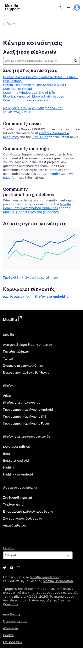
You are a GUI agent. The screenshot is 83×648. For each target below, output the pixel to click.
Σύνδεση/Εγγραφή (17, 497)
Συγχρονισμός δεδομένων (22, 518)
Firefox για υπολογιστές (21, 402)
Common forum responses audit (27, 100)
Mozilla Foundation (44, 577)
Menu (68, 7)
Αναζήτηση (76, 61)
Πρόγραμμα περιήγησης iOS (24, 416)
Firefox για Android (50, 296)
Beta (6, 453)
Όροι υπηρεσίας (15, 621)
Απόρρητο (10, 628)
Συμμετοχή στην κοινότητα (23, 365)
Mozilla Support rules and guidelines (31, 212)
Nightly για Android (18, 474)
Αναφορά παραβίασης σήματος (27, 345)
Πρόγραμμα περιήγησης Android (28, 409)
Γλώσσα (8, 548)
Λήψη (7, 395)
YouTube (11, 567)
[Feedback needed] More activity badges (33, 96)
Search (60, 7)
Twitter (8, 358)
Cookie (8, 635)
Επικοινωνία (12, 642)
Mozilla (12, 319)
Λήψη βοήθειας (14, 525)
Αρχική (11, 23)
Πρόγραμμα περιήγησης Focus (26, 423)
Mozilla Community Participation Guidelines (37, 206)
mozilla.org (11, 614)
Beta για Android (16, 460)
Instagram (18, 567)
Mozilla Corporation (58, 581)
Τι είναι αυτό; (13, 504)
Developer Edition (16, 446)
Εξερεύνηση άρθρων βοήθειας (26, 372)
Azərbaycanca (13, 296)
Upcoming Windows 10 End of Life (29, 92)
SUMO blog (40, 137)
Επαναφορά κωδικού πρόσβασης (28, 511)
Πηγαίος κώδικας (16, 351)
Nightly (8, 467)
